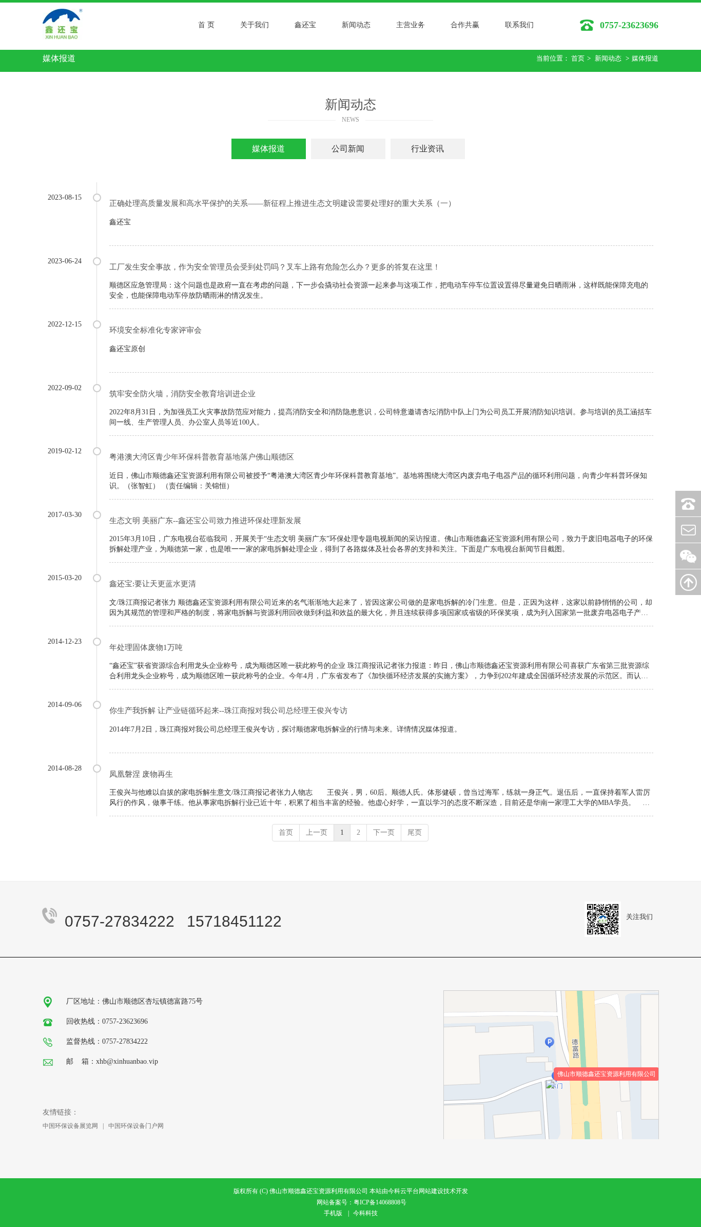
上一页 (316, 832)
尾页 (414, 832)
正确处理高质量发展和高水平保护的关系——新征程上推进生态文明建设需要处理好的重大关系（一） (282, 203)
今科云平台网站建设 (415, 1191)
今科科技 (365, 1213)
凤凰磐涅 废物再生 (141, 774)
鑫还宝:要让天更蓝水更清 (152, 584)
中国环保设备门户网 (136, 1125)
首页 (578, 58)
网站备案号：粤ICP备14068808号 (361, 1202)
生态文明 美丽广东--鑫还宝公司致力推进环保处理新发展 (205, 520)
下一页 (384, 832)
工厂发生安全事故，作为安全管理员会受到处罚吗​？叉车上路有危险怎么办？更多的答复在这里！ (274, 267)
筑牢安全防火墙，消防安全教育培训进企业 (182, 394)
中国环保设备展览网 (70, 1125)
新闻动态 (608, 58)
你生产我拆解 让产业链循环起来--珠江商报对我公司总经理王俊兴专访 (228, 710)
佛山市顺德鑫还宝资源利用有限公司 (606, 1074)
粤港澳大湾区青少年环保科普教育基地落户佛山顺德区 (201, 457)
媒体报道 (645, 58)
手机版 (333, 1213)
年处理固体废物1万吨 (146, 647)
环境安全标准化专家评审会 (155, 330)
